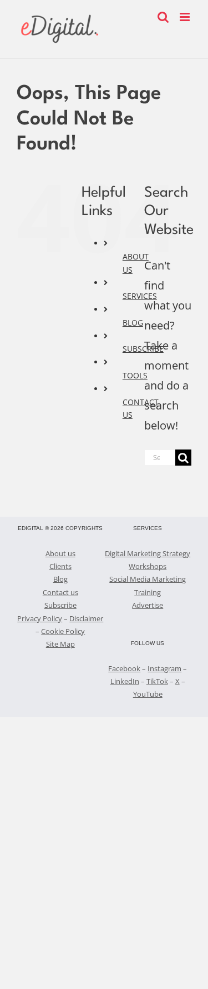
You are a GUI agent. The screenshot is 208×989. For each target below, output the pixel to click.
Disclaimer (86, 618)
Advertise (147, 605)
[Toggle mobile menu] (185, 17)
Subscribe (60, 605)
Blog (60, 579)
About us (60, 553)
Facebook (124, 668)
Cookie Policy (63, 631)
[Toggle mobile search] (163, 17)
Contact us (60, 592)
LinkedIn (124, 681)
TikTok (157, 681)
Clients (60, 566)
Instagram (164, 668)
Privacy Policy (39, 618)
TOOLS (135, 375)
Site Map (60, 644)
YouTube (148, 694)
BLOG (133, 322)
